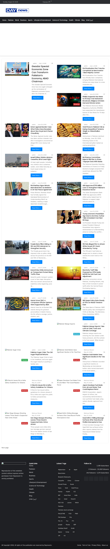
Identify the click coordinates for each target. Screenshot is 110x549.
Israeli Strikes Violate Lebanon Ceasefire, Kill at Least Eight (42, 158)
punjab (60, 524)
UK (74, 532)
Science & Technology (59, 20)
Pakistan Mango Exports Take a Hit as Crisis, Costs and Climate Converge (93, 328)
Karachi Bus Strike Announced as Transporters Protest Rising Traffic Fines (42, 272)
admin (35, 63)
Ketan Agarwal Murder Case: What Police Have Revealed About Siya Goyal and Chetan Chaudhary (42, 130)
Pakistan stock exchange (65, 510)
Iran (59, 499)
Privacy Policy (96, 545)
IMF (59, 495)
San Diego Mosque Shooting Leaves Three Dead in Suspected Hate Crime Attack (41, 421)
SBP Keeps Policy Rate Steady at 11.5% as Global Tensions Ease (93, 302)
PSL (71, 517)
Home (4, 20)
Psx (67, 521)
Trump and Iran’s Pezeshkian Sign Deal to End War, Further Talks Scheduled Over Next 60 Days (93, 217)
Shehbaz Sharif (62, 528)
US (65, 535)
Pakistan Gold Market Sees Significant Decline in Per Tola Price (94, 356)
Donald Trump (62, 484)
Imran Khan (67, 495)
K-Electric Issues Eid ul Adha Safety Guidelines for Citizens (42, 386)
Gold (66, 488)
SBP (74, 524)
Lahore (69, 502)
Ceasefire (61, 480)
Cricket (77, 480)
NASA (77, 502)
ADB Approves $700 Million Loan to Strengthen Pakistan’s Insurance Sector (94, 187)
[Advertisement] (55, 39)
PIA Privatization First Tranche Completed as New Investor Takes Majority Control (94, 70)
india (75, 495)
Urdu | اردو (89, 20)
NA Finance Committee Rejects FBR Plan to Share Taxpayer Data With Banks (92, 159)
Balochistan (61, 473)
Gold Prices (74, 488)
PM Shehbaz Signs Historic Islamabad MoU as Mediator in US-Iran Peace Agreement (41, 187)
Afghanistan (61, 469)
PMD (76, 513)
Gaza (59, 488)
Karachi (73, 499)
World (17, 20)
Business (23, 20)
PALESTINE (61, 513)
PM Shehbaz (62, 517)
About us (105, 545)
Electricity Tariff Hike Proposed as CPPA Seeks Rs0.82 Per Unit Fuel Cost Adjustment (92, 273)
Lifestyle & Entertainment (42, 20)
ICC (75, 491)
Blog (83, 20)
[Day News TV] (17, 10)
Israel (65, 499)
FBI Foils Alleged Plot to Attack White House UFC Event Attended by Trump (94, 246)
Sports (30, 20)
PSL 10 (60, 521)
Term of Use (86, 545)
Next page (5, 447)
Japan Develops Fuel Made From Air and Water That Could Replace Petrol (93, 387)
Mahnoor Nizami (89, 350)
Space (60, 532)
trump (67, 532)
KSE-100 (61, 502)
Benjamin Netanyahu (64, 477)
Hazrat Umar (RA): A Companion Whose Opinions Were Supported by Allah (41, 302)
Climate (77, 20)
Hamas (60, 491)
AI (69, 469)
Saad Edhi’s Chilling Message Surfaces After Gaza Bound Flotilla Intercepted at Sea (93, 420)
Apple (75, 469)
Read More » (37, 98)
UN (59, 535)
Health (71, 20)
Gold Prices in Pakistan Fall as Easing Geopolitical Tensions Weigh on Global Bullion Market (93, 130)
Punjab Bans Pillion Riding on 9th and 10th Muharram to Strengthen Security (41, 246)
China (69, 480)
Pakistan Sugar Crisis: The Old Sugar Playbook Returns (42, 353)
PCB (70, 513)
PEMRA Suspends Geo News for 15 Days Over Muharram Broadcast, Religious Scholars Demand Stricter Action (93, 100)
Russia (68, 524)
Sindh (72, 528)
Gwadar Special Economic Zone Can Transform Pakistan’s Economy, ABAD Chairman (40, 74)
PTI (73, 521)
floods (72, 484)
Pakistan (11, 20)
